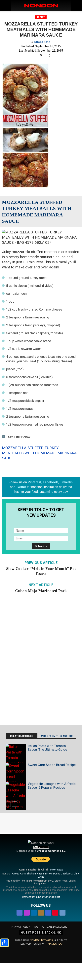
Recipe (40, 17)
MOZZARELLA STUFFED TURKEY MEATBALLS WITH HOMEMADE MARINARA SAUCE (39, 453)
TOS (36, 926)
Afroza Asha (42, 41)
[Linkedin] (34, 912)
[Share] (4, 942)
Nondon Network (41, 940)
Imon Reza (56, 869)
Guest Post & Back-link (41, 932)
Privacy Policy (21, 926)
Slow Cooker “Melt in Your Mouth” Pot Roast (41, 571)
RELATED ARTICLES (21, 736)
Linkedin (66, 482)
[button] (76, 5)
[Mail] (41, 912)
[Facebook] (19, 912)
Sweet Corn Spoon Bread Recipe (52, 765)
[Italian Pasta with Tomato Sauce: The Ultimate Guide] (16, 760)
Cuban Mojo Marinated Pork (41, 590)
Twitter (21, 487)
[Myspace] (48, 912)
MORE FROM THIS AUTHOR (57, 736)
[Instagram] (27, 912)
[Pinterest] (55, 912)
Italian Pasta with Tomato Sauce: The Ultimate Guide (47, 748)
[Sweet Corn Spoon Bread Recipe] (16, 774)
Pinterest (34, 482)
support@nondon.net (47, 896)
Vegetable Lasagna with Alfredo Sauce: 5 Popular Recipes (52, 785)
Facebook (50, 482)
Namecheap (55, 943)
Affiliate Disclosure (54, 926)
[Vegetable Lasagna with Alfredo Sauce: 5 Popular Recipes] (16, 796)
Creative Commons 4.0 (51, 850)
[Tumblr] (62, 912)
